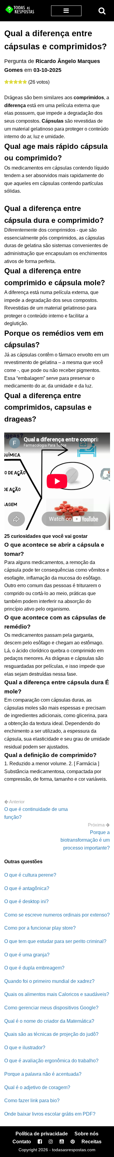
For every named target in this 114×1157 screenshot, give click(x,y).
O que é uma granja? (27, 954)
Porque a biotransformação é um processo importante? (85, 840)
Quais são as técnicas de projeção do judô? (51, 1034)
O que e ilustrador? (24, 1047)
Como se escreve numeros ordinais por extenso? (57, 914)
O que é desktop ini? (26, 901)
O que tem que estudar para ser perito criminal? (55, 941)
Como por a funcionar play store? (40, 928)
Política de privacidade (42, 1133)
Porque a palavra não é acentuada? (42, 1074)
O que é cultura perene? (30, 875)
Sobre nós (86, 1133)
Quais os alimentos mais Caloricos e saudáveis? (56, 994)
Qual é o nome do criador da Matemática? (49, 1021)
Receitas (91, 1141)
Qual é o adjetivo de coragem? (37, 1087)
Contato (21, 1141)
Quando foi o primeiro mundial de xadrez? (49, 981)
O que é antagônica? (26, 888)
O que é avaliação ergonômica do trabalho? (51, 1060)
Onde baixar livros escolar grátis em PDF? (49, 1114)
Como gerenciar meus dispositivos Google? (51, 1007)
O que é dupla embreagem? (34, 967)
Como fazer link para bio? (32, 1100)
